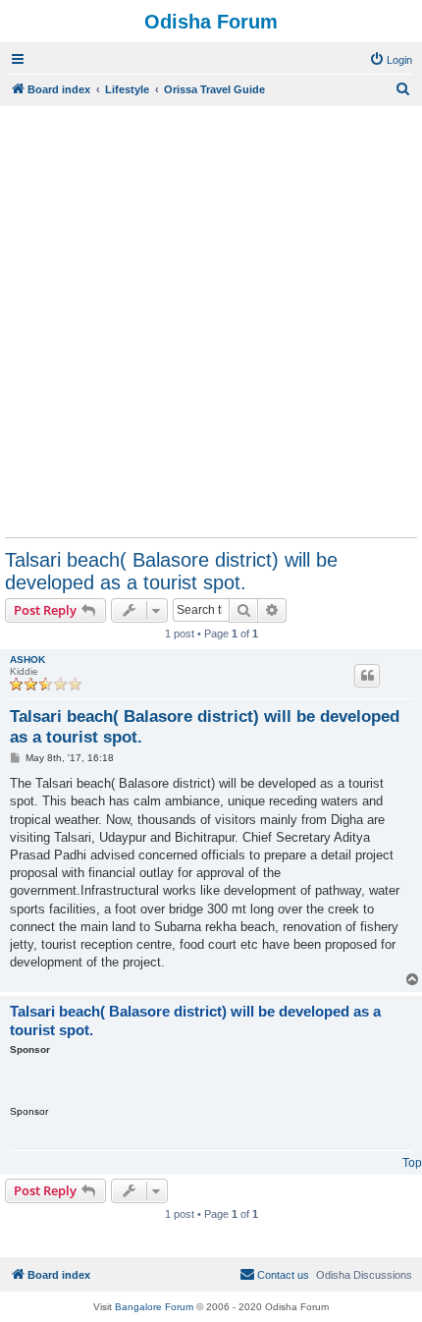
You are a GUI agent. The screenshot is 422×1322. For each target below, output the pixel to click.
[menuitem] (390, 60)
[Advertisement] (211, 321)
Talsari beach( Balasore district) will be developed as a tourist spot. (171, 571)
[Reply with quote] (367, 676)
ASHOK (27, 659)
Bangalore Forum (154, 1306)
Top (412, 1163)
